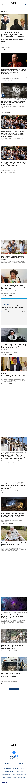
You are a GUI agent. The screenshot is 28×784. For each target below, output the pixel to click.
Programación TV (16, 776)
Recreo (4, 11)
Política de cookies (7, 768)
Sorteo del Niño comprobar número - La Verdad (12, 779)
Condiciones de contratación (9, 771)
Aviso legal (22, 768)
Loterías (4, 777)
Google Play (21, 763)
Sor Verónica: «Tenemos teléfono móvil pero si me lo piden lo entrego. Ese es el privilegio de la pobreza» (13, 346)
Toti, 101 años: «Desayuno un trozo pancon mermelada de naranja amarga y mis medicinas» (13, 287)
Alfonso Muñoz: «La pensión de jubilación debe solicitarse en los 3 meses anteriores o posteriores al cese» (13, 36)
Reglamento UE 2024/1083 (17, 769)
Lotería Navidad (4, 776)
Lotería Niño (13, 774)
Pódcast (22, 779)
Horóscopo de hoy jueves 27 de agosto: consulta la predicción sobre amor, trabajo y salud (13, 616)
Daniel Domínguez (4, 523)
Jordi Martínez (4, 464)
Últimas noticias (23, 776)
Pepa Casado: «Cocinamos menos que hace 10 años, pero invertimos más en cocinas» (13, 257)
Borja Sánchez (3, 49)
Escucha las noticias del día (11, 777)
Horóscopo (10, 776)
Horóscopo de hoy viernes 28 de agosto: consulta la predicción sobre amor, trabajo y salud (13, 102)
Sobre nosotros (9, 766)
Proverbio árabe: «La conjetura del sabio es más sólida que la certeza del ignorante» (14, 544)
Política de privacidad (22, 766)
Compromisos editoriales (19, 771)
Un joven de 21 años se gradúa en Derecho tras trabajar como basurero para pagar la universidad (13, 675)
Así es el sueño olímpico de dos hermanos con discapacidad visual (12, 306)
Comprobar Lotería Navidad (21, 774)
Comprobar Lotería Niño (6, 774)
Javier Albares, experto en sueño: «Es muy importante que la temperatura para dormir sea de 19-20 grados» (12, 515)
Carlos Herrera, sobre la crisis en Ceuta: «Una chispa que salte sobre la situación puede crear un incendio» (13, 164)
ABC (2, 654)
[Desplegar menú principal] (2, 5)
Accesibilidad (8, 769)
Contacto (15, 766)
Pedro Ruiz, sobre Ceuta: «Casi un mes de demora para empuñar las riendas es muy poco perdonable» (13, 375)
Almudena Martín (4, 80)
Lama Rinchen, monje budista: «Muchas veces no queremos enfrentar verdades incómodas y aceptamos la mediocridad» (13, 71)
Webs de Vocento (23, 782)
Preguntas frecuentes (21, 777)
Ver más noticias (14, 688)
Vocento (4, 766)
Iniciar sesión (26, 5)
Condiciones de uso (15, 768)
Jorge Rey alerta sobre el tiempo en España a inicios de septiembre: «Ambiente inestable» (12, 646)
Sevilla (16, 5)
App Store (8, 763)
